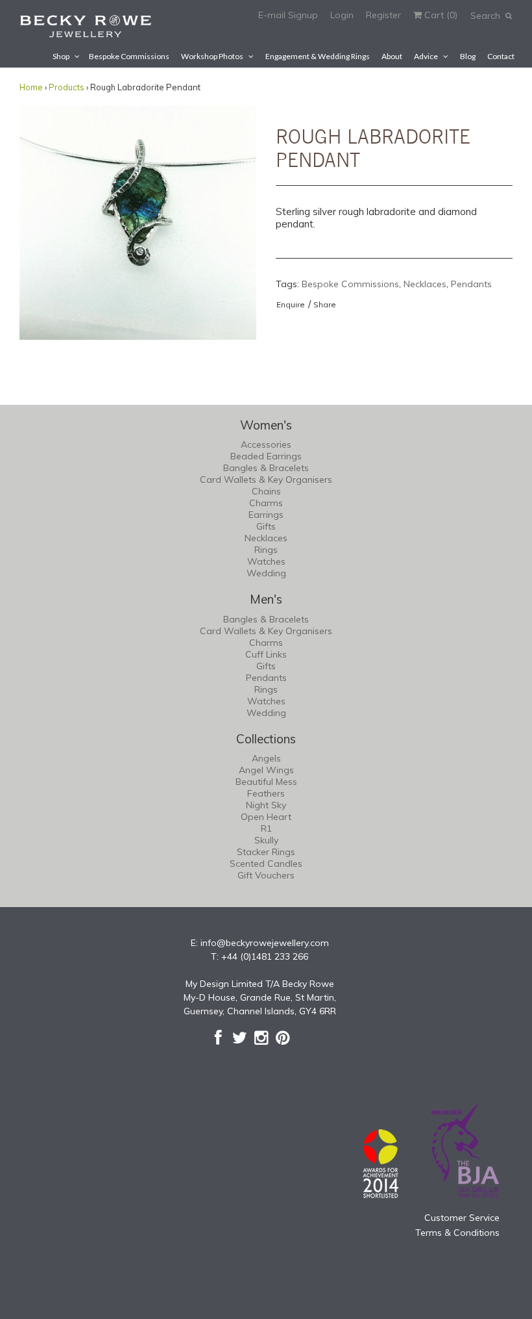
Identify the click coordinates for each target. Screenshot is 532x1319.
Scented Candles (266, 863)
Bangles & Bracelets (266, 468)
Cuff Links (266, 654)
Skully (266, 840)
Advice (426, 56)
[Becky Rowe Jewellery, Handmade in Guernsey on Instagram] (261, 1037)
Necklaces (425, 284)
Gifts (266, 526)
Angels (266, 758)
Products (66, 87)
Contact (500, 56)
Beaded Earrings (266, 456)
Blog (468, 56)
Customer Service (462, 1217)
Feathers (266, 793)
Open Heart (266, 817)
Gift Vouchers (266, 875)
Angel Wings (266, 770)
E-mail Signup (288, 14)
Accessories (266, 444)
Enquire (290, 304)
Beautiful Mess (266, 782)
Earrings (266, 514)
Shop (61, 56)
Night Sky (266, 805)
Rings (266, 550)
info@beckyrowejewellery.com (264, 943)
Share (324, 304)
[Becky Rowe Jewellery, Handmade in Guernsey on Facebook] (218, 1037)
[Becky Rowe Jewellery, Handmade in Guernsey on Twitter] (240, 1037)
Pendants (471, 284)
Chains (266, 491)
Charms (266, 503)
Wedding (266, 573)
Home (31, 87)
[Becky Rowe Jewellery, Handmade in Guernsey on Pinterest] (282, 1037)
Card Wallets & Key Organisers (266, 479)
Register (383, 14)
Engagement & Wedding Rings (317, 56)
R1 (266, 828)
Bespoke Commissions (129, 56)
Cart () (439, 14)
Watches (266, 561)
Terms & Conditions (457, 1232)
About (391, 56)
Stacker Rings (266, 852)
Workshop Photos (212, 56)
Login (342, 14)
